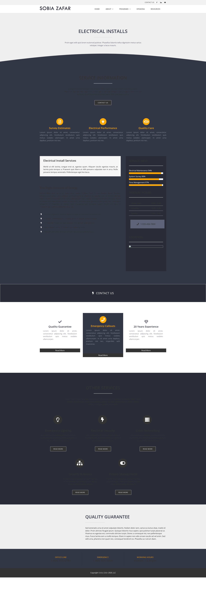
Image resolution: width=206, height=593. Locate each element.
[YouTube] (165, 2)
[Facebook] (157, 2)
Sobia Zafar (103, 573)
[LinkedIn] (161, 2)
